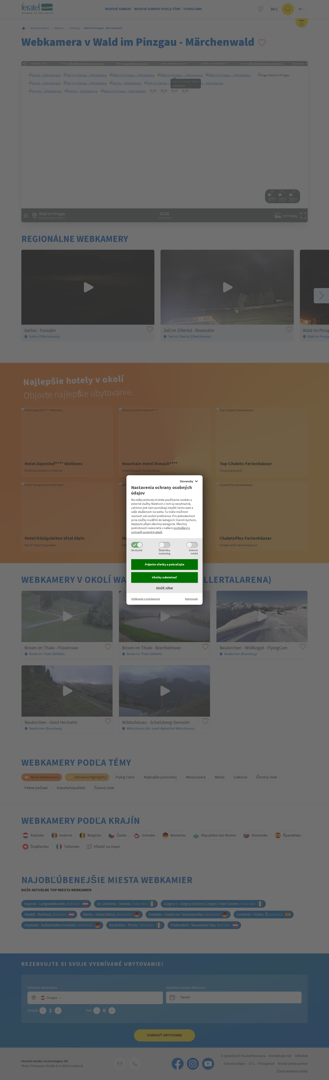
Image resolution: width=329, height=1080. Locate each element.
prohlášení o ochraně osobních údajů (160, 530)
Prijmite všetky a (164, 564)
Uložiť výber (164, 588)
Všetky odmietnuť (164, 577)
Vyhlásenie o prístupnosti (145, 599)
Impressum (191, 599)
